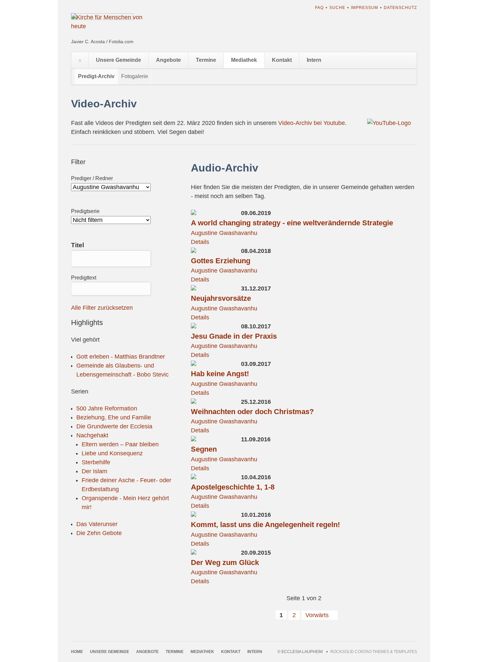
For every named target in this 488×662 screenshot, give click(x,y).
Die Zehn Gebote (99, 533)
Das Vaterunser (97, 524)
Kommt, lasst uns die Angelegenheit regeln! (265, 524)
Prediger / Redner (92, 178)
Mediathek (244, 60)
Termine (206, 60)
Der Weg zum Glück (225, 562)
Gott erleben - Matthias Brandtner (120, 356)
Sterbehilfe (96, 462)
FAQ (319, 7)
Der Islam (94, 471)
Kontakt (282, 60)
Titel (77, 245)
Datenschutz (400, 7)
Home (79, 60)
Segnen (204, 449)
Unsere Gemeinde (118, 60)
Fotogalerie (134, 76)
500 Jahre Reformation (106, 408)
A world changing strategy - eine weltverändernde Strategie (292, 223)
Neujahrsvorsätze (221, 298)
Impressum (364, 7)
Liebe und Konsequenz (112, 453)
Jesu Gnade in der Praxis (234, 336)
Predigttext (83, 277)
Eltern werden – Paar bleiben (120, 444)
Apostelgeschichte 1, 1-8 (233, 487)
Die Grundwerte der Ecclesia (114, 426)
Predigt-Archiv (96, 76)
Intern (314, 60)
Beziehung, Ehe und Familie (113, 417)
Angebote (168, 60)
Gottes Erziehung (220, 261)
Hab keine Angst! (220, 374)
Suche (337, 7)
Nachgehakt (92, 435)
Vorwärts (317, 615)
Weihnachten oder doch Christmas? (252, 411)
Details (200, 242)
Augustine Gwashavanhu (224, 233)
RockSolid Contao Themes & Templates (373, 651)
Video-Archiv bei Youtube (311, 123)
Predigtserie (85, 211)
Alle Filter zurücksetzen (102, 307)
